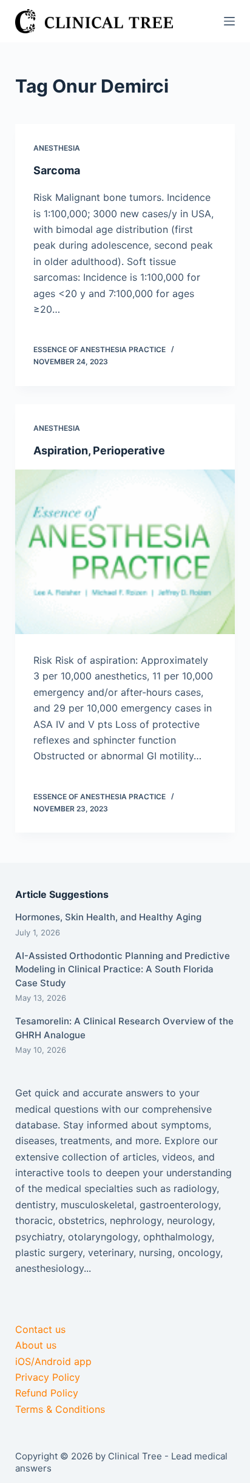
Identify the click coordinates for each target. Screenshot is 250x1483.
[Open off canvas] (229, 21)
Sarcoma (56, 170)
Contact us (40, 1329)
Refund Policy (46, 1393)
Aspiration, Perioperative (99, 450)
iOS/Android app (53, 1361)
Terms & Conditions (60, 1409)
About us (35, 1345)
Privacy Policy (47, 1377)
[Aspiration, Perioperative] (125, 552)
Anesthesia (56, 147)
